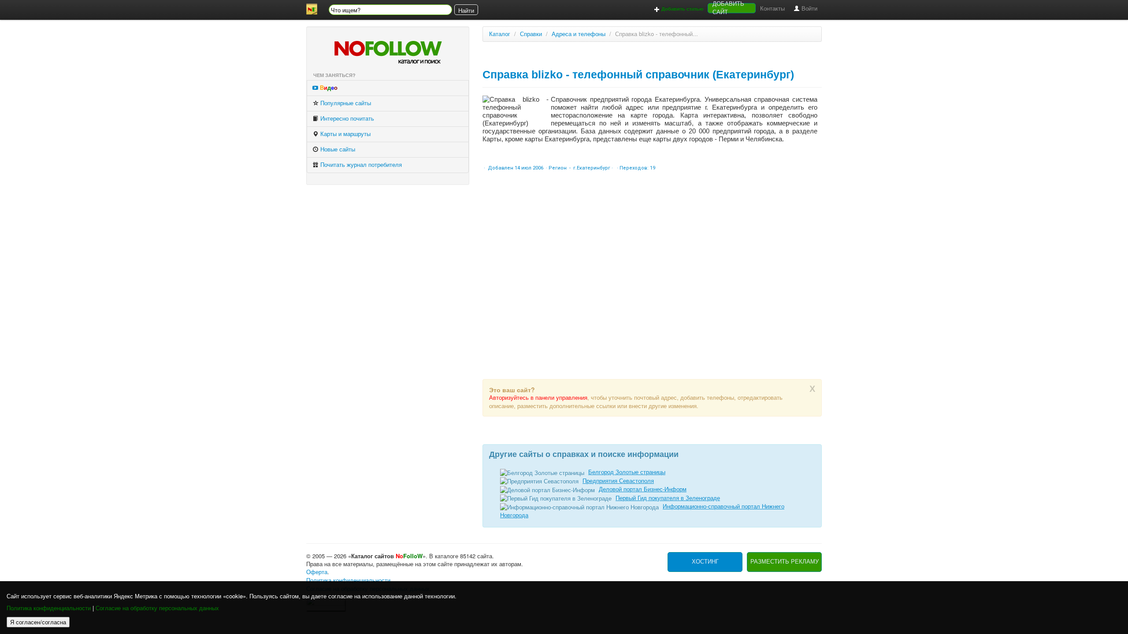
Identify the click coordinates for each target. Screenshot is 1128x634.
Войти (808, 8)
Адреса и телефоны (578, 34)
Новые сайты (337, 149)
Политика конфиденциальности (49, 608)
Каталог (499, 34)
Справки (531, 34)
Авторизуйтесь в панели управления (538, 397)
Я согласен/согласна (38, 622)
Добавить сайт (728, 8)
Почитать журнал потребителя (360, 165)
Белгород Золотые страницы (626, 472)
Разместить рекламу (784, 561)
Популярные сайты (345, 103)
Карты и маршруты (345, 134)
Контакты (772, 8)
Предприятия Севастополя (618, 481)
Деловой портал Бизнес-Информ (642, 489)
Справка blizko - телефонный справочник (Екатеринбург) (638, 74)
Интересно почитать (346, 118)
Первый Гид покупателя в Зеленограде (668, 498)
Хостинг (705, 561)
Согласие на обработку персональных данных (157, 608)
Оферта (316, 572)
